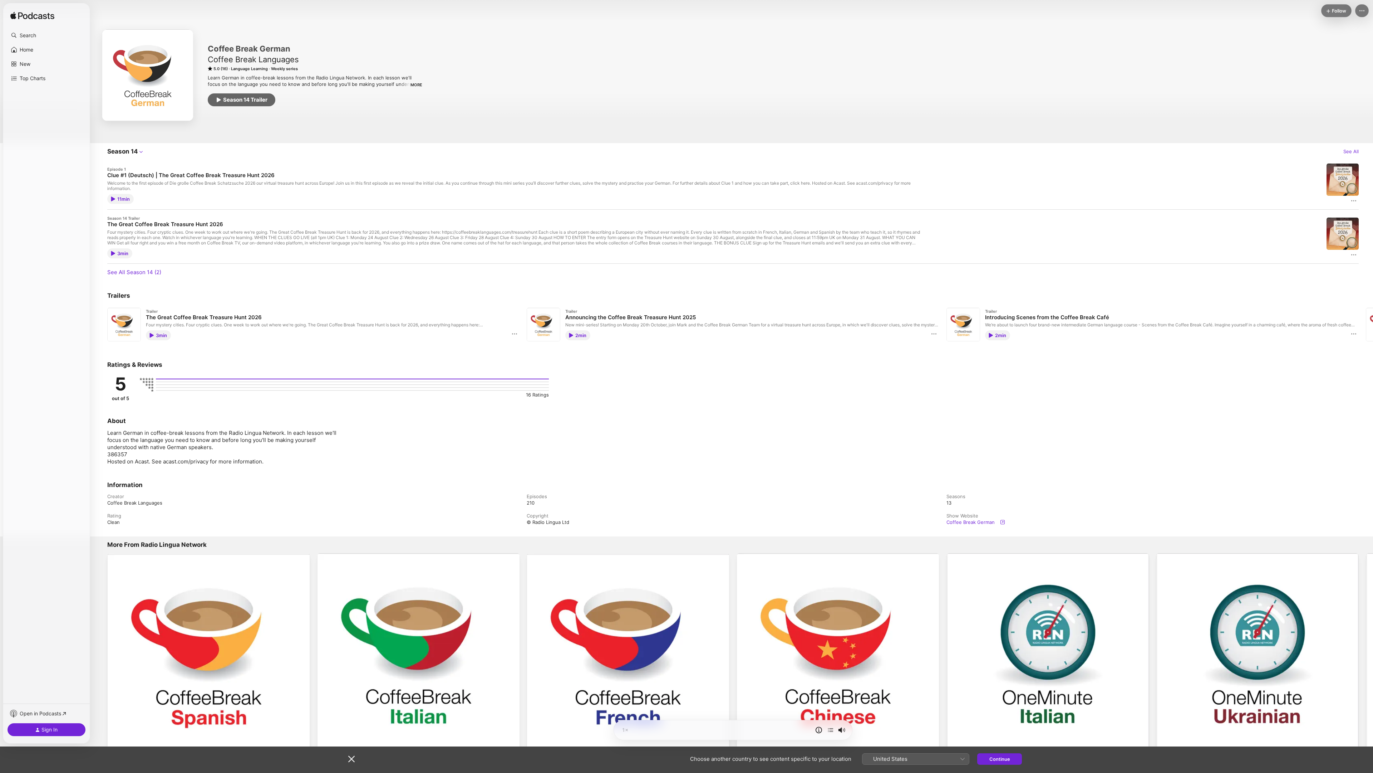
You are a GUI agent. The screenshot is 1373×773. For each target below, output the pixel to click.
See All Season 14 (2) (134, 272)
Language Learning (128, 556)
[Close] (351, 759)
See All (1351, 151)
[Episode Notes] (819, 730)
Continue (999, 759)
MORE (416, 84)
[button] (46, 35)
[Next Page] (1366, 324)
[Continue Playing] (830, 730)
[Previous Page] (100, 324)
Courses (1165, 556)
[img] (32, 16)
